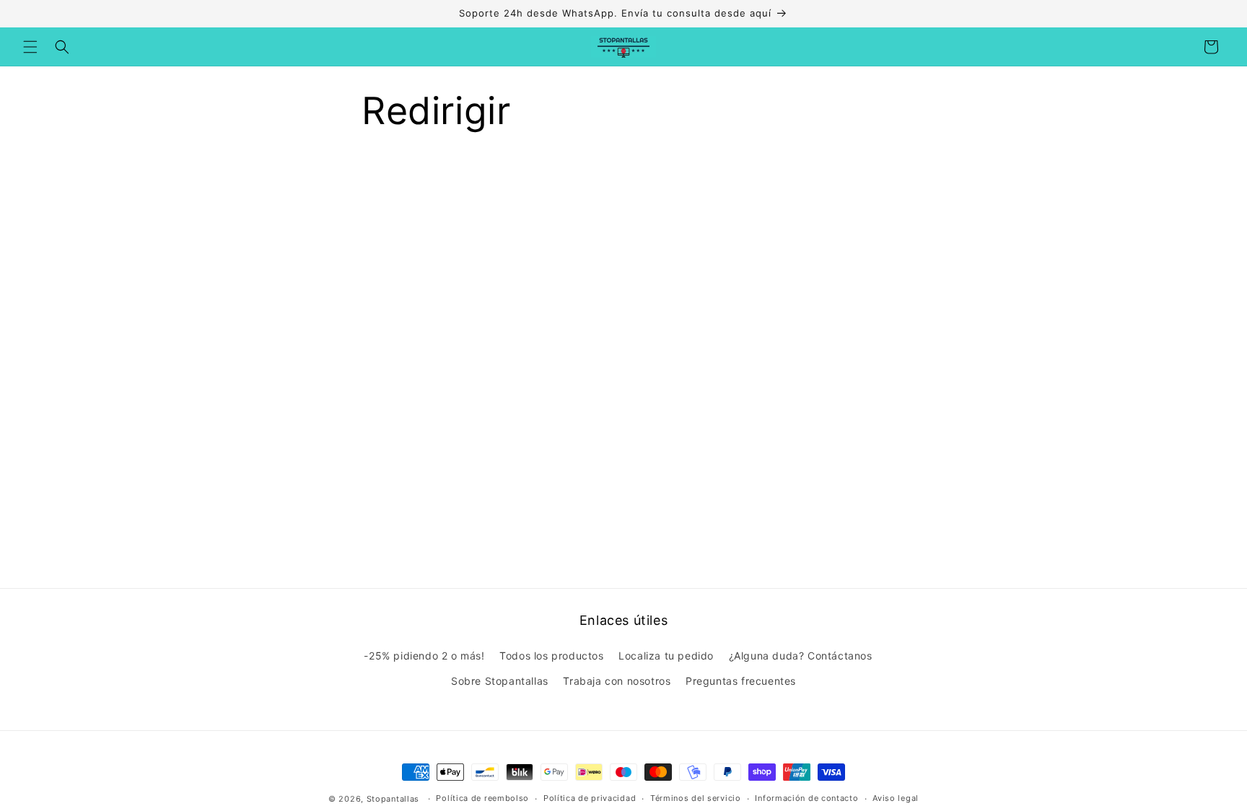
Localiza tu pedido (666, 655)
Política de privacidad (589, 798)
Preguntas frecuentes (741, 681)
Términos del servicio (695, 798)
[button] (30, 47)
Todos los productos (551, 655)
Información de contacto (806, 798)
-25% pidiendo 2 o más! (424, 655)
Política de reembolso (482, 798)
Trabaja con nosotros (616, 681)
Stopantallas (393, 799)
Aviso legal (895, 798)
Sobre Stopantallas (499, 681)
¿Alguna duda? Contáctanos (800, 655)
